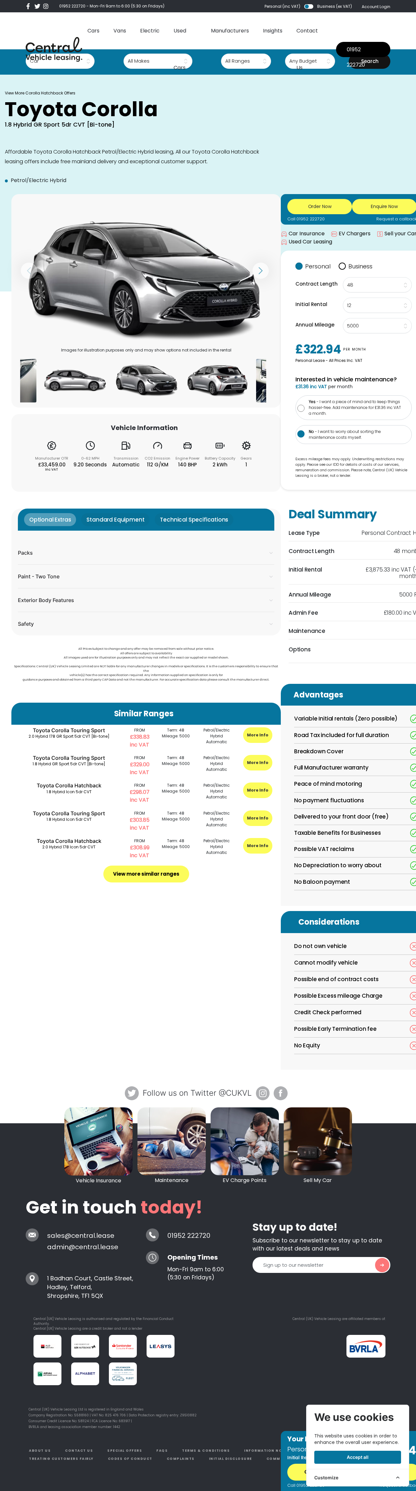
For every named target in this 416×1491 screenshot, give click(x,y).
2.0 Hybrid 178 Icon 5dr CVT (69, 847)
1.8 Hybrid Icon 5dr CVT (69, 792)
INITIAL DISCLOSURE (230, 1458)
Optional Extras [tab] (50, 520)
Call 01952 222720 (306, 219)
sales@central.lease (80, 1235)
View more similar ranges (146, 873)
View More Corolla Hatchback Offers (40, 93)
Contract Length (316, 283)
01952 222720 (72, 6)
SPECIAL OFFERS (124, 1450)
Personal (318, 266)
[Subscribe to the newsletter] (382, 1265)
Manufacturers (230, 30)
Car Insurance (307, 233)
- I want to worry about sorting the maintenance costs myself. (345, 434)
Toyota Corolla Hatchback (69, 785)
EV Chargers (354, 233)
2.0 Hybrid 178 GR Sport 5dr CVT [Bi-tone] (69, 736)
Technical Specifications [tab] (194, 520)
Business (360, 266)
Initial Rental (311, 304)
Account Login (376, 6)
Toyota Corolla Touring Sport (69, 730)
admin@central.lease (82, 1246)
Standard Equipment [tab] (115, 520)
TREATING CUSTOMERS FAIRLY (61, 1458)
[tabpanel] (146, 583)
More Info (257, 735)
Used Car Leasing (310, 241)
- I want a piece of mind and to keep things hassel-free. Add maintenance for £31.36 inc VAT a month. (355, 407)
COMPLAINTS (181, 1458)
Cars (93, 30)
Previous (29, 271)
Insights (272, 30)
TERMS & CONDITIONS (206, 1450)
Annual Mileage (314, 324)
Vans (119, 30)
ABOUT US (40, 1450)
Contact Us (307, 49)
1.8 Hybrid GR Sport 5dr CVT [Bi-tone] (68, 764)
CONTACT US (79, 1450)
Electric (150, 30)
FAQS (162, 1450)
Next (261, 271)
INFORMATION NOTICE (268, 1450)
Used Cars (180, 49)
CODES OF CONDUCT (130, 1458)
